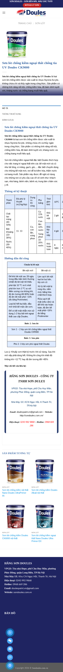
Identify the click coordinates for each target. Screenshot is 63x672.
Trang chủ (25, 23)
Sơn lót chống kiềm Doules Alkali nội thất (44, 491)
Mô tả (5, 108)
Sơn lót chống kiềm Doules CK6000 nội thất (15, 537)
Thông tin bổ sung (11, 114)
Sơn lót (40, 23)
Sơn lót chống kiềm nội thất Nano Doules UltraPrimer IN (15, 493)
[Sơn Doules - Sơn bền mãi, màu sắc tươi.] (31, 13)
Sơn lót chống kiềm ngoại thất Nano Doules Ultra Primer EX (44, 538)
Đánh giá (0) (8, 120)
